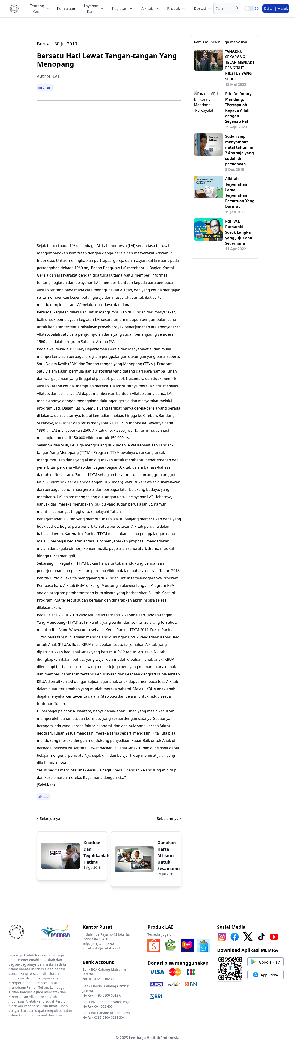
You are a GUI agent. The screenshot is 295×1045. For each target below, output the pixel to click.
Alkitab (147, 8)
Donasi (200, 8)
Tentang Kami (37, 8)
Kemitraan (66, 8)
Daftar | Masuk (276, 8)
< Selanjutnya (48, 818)
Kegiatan (119, 8)
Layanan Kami (91, 8)
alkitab (43, 796)
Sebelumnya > (169, 818)
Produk (173, 8)
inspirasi (44, 87)
